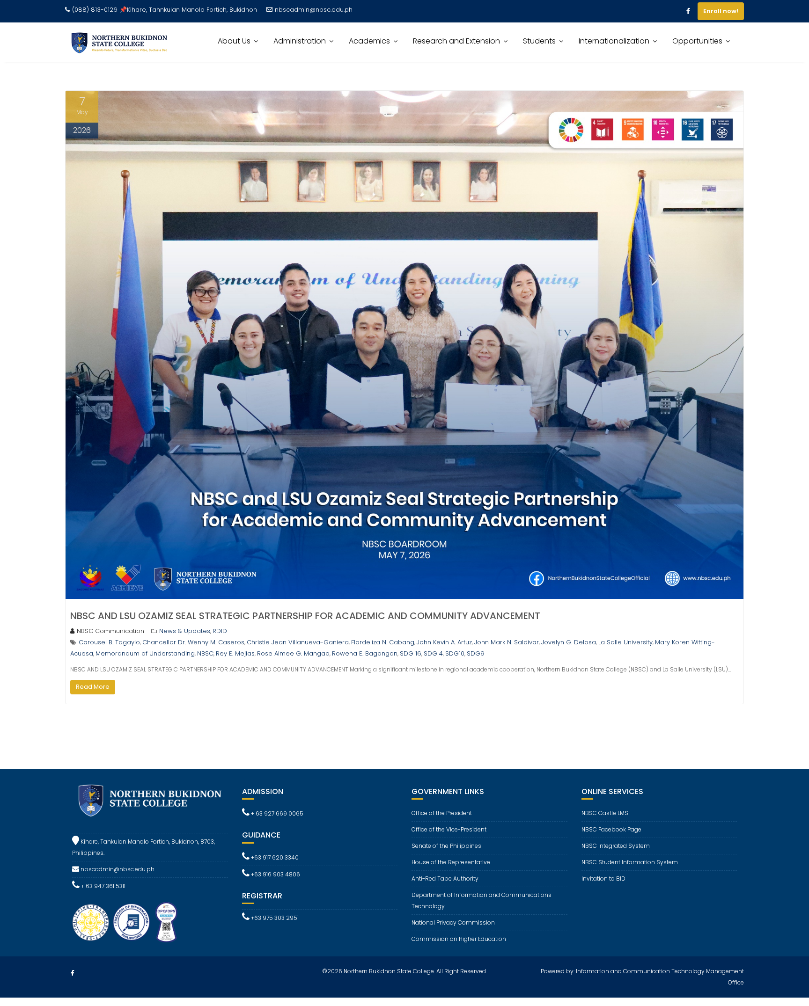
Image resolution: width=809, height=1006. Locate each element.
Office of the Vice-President (449, 829)
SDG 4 (433, 653)
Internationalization (614, 41)
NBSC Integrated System (615, 846)
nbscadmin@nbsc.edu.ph (314, 9)
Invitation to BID (603, 878)
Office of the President (442, 813)
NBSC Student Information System (629, 862)
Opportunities (697, 41)
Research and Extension (456, 41)
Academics (369, 41)
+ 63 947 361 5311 (102, 886)
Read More (93, 686)
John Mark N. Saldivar (506, 642)
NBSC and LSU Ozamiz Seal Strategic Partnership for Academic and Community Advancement (305, 615)
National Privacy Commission (453, 922)
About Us (234, 41)
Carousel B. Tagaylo (109, 642)
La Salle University (625, 642)
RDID (220, 631)
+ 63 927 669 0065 (276, 813)
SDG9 (476, 653)
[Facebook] (688, 11)
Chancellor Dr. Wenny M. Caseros (193, 642)
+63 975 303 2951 (274, 918)
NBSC (205, 653)
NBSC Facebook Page (611, 829)
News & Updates (184, 631)
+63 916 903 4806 (275, 874)
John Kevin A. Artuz (444, 642)
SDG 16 (410, 653)
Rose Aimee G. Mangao (293, 653)
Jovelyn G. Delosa (568, 642)
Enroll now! (720, 11)
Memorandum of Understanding (145, 653)
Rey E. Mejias (235, 653)
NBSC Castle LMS (604, 813)
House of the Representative (451, 862)
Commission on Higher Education (459, 939)
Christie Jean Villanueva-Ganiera (298, 642)
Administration (299, 41)
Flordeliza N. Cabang (382, 642)
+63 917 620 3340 (274, 857)
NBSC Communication (110, 631)
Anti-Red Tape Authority (445, 878)
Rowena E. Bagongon (364, 653)
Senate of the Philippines (446, 846)
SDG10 (454, 653)
